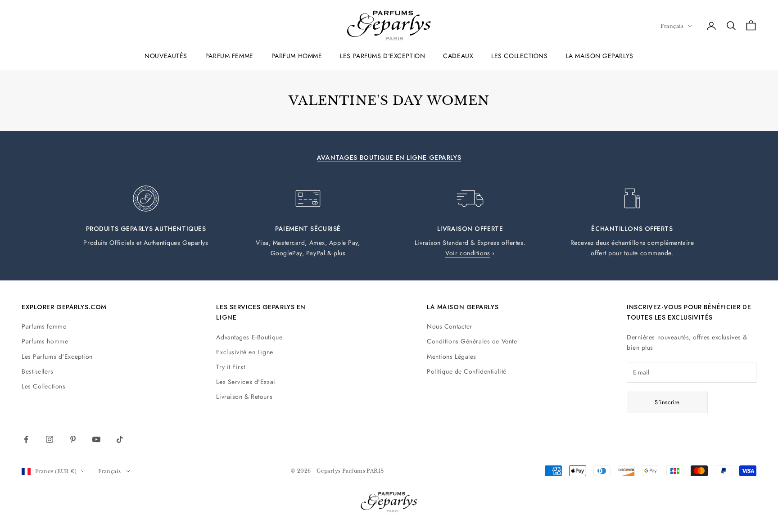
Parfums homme (45, 341)
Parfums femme (44, 326)
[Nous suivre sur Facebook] (26, 439)
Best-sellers (38, 371)
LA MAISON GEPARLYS (599, 55)
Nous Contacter (449, 326)
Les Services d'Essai (245, 381)
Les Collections (43, 386)
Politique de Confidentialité (467, 371)
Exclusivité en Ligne (244, 352)
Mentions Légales (451, 356)
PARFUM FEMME (229, 55)
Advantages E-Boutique (249, 337)
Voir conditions (467, 252)
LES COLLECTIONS (519, 55)
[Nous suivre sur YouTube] (96, 439)
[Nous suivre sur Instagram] (49, 439)
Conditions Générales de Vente (472, 341)
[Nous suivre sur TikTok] (119, 439)
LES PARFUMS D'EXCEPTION (382, 55)
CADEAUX (458, 55)
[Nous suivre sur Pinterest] (72, 439)
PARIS (375, 471)
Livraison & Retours (244, 396)
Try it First (230, 366)
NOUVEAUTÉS (166, 55)
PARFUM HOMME (296, 55)
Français (671, 26)
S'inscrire (667, 402)
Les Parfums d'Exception (57, 356)
